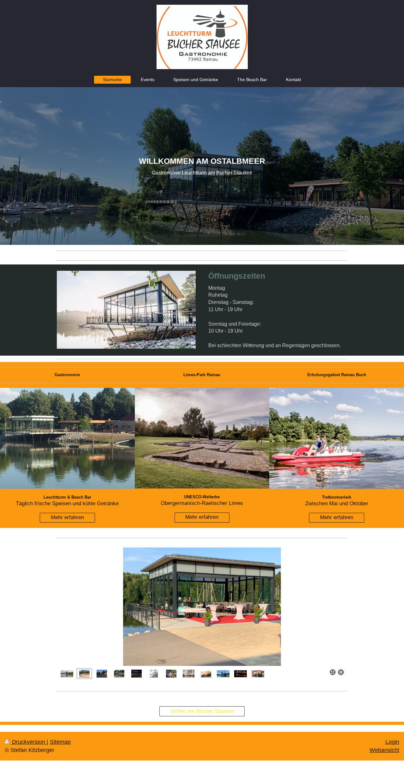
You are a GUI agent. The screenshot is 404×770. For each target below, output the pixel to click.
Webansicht (384, 750)
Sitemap (60, 742)
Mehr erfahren (67, 517)
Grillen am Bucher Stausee (202, 711)
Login (392, 742)
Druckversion (28, 742)
